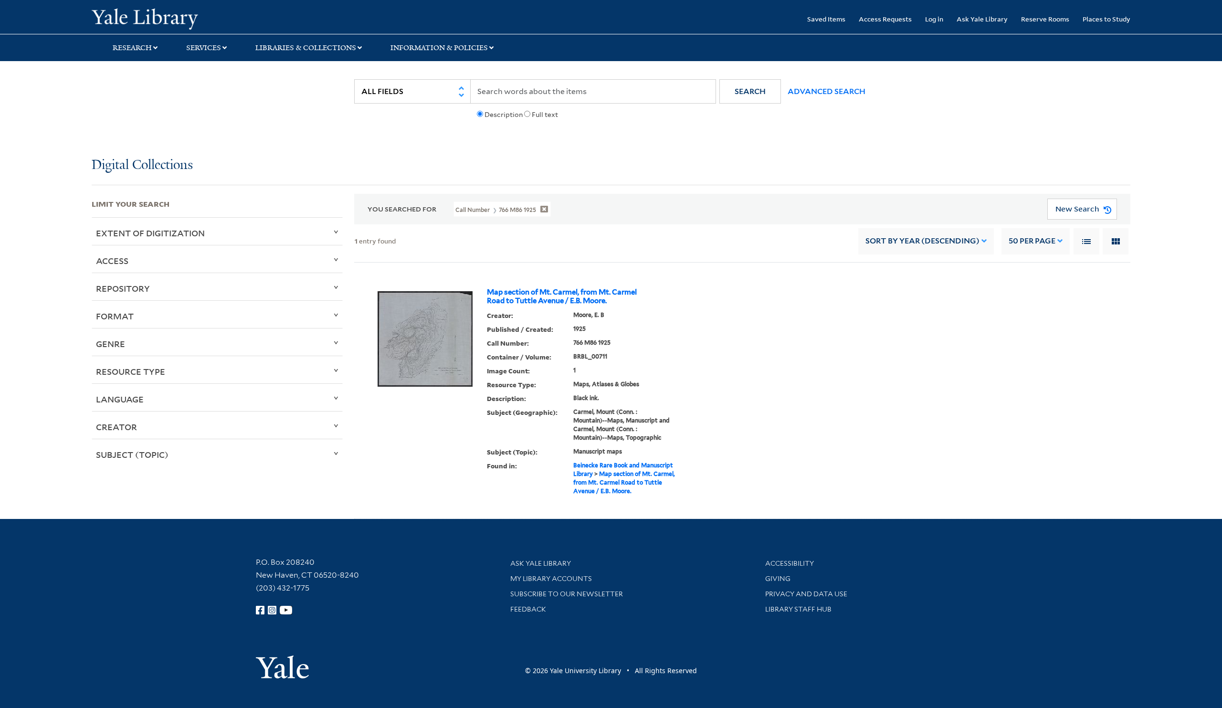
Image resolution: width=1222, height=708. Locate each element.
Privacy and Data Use (806, 594)
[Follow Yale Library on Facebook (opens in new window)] (260, 610)
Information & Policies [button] (439, 48)
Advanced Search (826, 91)
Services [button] (203, 48)
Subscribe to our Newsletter (566, 594)
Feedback (528, 609)
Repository (123, 288)
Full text (545, 114)
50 (1032, 240)
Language (120, 399)
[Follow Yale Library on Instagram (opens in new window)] (272, 610)
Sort (922, 240)
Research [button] (132, 48)
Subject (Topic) (132, 454)
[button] (750, 91)
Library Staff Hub (798, 609)
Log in (934, 18)
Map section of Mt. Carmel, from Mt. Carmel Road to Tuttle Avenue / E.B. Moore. (562, 296)
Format (115, 316)
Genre (110, 343)
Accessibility (789, 563)
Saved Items (826, 18)
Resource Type (130, 371)
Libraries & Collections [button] (305, 48)
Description (504, 114)
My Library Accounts (551, 578)
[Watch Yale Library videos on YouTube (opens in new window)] (286, 610)
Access (112, 260)
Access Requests (885, 18)
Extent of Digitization (150, 233)
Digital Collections (142, 165)
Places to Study (1106, 18)
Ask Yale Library (982, 18)
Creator (116, 427)
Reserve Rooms (1045, 18)
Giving (777, 578)
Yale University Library (169, 18)
